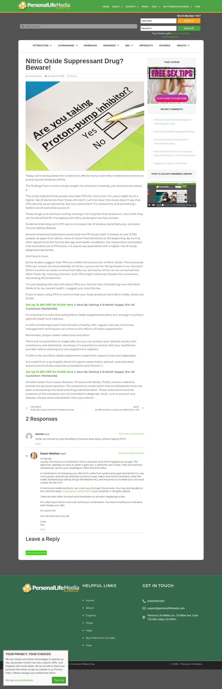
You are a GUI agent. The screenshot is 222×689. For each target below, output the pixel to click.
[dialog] (35, 668)
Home (106, 6)
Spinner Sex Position (177, 163)
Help (154, 6)
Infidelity (146, 45)
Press (145, 6)
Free (197, 6)
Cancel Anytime (181, 33)
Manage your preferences (19, 680)
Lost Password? (170, 36)
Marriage (90, 45)
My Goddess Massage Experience (179, 131)
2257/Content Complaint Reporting (75, 664)
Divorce (164, 45)
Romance (109, 45)
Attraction (40, 45)
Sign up (189, 28)
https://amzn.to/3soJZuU (76, 491)
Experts (130, 6)
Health (181, 45)
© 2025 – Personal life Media (186, 664)
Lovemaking (66, 45)
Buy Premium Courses (176, 6)
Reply (37, 444)
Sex (127, 45)
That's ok (59, 680)
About (116, 6)
